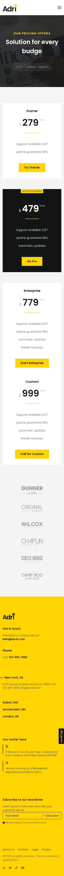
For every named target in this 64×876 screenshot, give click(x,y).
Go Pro (32, 261)
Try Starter (32, 167)
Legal (35, 849)
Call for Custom (32, 454)
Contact (23, 849)
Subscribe (52, 815)
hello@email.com (14, 639)
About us (8, 849)
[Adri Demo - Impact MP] (10, 8)
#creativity (40, 768)
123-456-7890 (18, 657)
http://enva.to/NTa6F (44, 755)
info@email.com (30, 688)
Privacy (46, 849)
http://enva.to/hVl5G (19, 772)
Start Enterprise (32, 363)
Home (19, 67)
